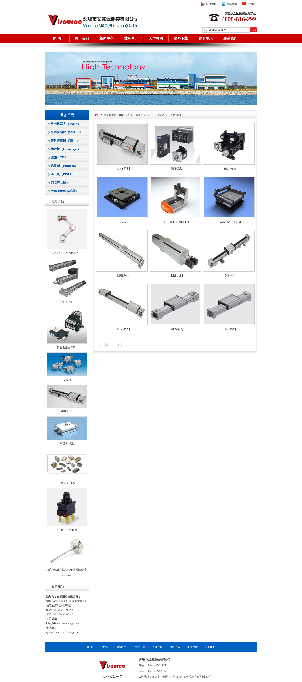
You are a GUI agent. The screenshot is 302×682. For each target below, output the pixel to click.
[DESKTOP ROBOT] (175, 217)
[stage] (122, 217)
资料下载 (181, 38)
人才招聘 (156, 38)
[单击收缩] (82, 123)
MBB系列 (123, 329)
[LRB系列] (122, 270)
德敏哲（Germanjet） (66, 149)
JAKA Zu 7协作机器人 (66, 253)
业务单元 (131, 38)
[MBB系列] (122, 324)
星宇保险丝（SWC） (65, 132)
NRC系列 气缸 (66, 443)
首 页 (57, 38)
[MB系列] (229, 270)
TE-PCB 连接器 (66, 482)
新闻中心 (106, 38)
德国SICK (57, 157)
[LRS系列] (175, 270)
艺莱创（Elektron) (63, 166)
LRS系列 (177, 275)
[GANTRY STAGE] (229, 217)
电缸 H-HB (66, 301)
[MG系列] (229, 324)
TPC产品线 (58, 182)
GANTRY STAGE (230, 222)
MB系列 (230, 275)
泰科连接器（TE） (63, 140)
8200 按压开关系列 (66, 530)
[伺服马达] (175, 163)
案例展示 (206, 38)
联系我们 (230, 38)
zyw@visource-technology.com (62, 632)
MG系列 (230, 329)
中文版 (251, 4)
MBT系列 (66, 411)
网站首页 (124, 115)
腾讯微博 (231, 4)
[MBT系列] (122, 163)
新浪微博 (211, 4)
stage (123, 222)
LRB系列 (123, 275)
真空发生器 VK (66, 347)
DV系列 (66, 379)
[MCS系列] (175, 324)
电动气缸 (230, 168)
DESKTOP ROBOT (176, 222)
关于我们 (82, 38)
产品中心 (140, 646)
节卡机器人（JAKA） (66, 124)
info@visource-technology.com (62, 623)
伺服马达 (177, 168)
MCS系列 (176, 329)
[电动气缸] (229, 163)
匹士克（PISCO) (62, 174)
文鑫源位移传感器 (63, 191)
